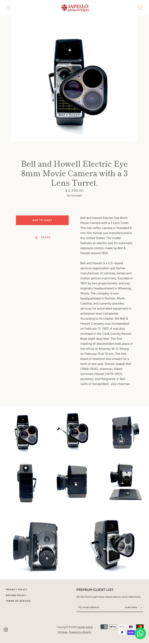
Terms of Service (18, 601)
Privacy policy (16, 589)
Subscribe (131, 607)
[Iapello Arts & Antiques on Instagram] (6, 629)
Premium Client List (94, 590)
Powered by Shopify (80, 632)
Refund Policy (16, 595)
